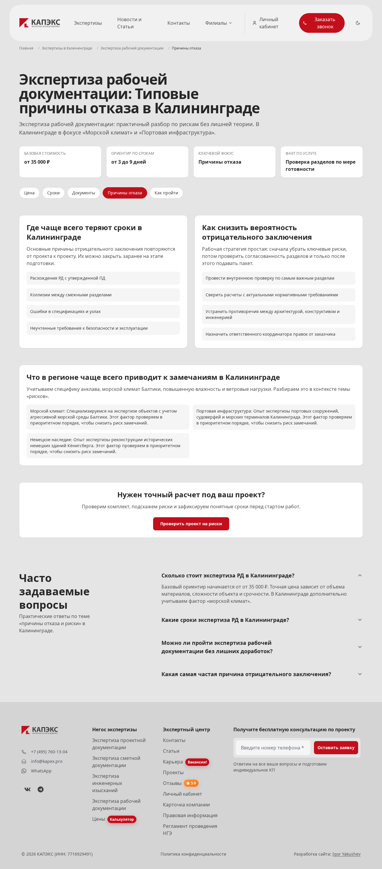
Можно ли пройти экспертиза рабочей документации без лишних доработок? (217, 647)
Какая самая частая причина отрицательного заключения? (246, 674)
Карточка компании (186, 804)
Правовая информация (190, 815)
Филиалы (216, 23)
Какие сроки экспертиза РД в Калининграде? (225, 619)
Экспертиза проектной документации (119, 744)
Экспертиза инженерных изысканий (107, 783)
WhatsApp (41, 771)
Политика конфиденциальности (193, 854)
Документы (83, 193)
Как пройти (166, 193)
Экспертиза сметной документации (116, 762)
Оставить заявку (336, 747)
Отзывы (172, 783)
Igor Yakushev (346, 854)
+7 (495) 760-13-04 (49, 752)
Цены (98, 819)
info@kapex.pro (46, 761)
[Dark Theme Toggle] (358, 23)
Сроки (53, 193)
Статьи (171, 751)
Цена (29, 193)
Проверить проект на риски (191, 523)
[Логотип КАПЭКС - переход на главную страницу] (40, 23)
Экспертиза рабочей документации (116, 804)
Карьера (173, 761)
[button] (322, 23)
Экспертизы (88, 23)
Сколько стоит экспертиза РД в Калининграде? (228, 575)
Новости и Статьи (129, 23)
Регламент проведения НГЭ (190, 830)
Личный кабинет (268, 23)
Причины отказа (125, 193)
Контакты (178, 23)
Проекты (173, 772)
